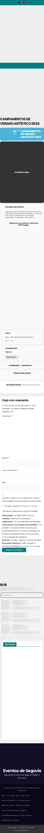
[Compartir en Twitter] (13, 377)
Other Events (11, 357)
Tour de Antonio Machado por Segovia (14, 810)
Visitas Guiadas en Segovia (10, 820)
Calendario (14, 365)
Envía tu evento (25, 795)
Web (4, 483)
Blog (17, 795)
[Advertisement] (22, 92)
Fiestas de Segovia (8, 682)
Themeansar (22, 790)
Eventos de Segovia (5, 19)
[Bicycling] (30, 389)
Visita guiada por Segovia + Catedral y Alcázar (17, 815)
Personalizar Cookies (24, 800)
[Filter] (1, 584)
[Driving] (18, 389)
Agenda (8, 729)
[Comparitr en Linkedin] (17, 377)
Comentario (7, 416)
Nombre (6, 458)
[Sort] (5, 584)
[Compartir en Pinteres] (22, 377)
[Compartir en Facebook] (9, 377)
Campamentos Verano (10, 659)
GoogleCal (26, 365)
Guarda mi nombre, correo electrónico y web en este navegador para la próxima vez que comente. (21, 499)
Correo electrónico (10, 470)
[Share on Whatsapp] (26, 377)
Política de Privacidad (29, 506)
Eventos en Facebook (8, 800)
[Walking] (26, 389)
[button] (33, 66)
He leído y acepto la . (21, 506)
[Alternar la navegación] (40, 65)
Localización (11, 348)
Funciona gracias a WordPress (14, 788)
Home (3, 795)
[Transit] (22, 389)
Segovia (8, 352)
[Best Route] (14, 389)
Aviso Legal (10, 795)
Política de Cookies (8, 805)
